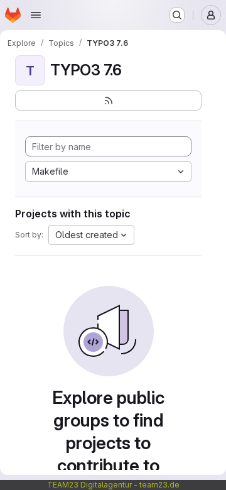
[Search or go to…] (177, 15)
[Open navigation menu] (36, 15)
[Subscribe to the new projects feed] (108, 100)
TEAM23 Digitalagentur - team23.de (113, 484)
